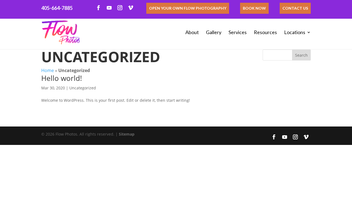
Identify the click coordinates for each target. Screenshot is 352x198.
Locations (294, 32)
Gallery (213, 32)
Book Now (254, 8)
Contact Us (295, 8)
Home (47, 70)
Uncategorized (82, 87)
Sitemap (126, 134)
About (192, 32)
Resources (265, 32)
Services (238, 32)
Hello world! (61, 78)
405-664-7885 (57, 8)
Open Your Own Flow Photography (187, 8)
